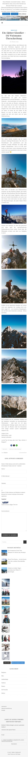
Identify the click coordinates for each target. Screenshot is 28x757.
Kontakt (3, 710)
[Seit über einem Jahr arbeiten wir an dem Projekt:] (6, 628)
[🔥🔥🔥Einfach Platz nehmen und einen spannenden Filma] (6, 592)
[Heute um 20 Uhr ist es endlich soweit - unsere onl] (6, 638)
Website (3, 483)
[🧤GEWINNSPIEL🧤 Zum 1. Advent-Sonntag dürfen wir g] (6, 619)
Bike (2, 676)
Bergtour (14, 30)
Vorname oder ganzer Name (8, 729)
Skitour (3, 693)
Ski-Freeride (4, 689)
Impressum (4, 706)
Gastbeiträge (4, 679)
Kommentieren (5, 511)
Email (2, 734)
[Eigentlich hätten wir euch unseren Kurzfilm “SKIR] (6, 647)
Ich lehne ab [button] (14, 13)
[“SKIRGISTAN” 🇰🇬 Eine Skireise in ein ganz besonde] (6, 656)
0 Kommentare (23, 452)
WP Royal (18, 754)
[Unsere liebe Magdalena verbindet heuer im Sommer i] (6, 601)
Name (3, 469)
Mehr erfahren (22, 14)
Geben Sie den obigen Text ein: (9, 504)
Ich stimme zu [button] (6, 13)
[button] (11, 445)
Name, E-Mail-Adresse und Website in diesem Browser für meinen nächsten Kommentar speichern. (13, 494)
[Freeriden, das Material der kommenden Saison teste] (6, 583)
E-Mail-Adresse (5, 476)
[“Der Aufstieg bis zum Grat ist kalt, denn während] (6, 610)
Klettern (3, 683)
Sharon (5, 452)
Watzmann (4, 449)
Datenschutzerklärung (6, 708)
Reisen (3, 686)
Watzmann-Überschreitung (15, 449)
